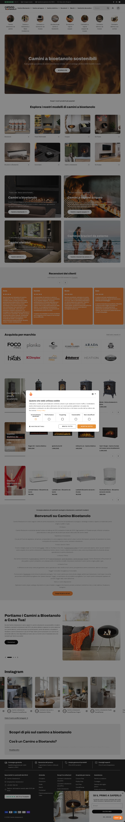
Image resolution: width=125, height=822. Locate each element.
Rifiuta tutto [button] (67, 426)
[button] (36, 426)
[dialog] (62, 411)
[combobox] (93, 394)
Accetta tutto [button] (86, 426)
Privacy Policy (41, 410)
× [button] (95, 394)
